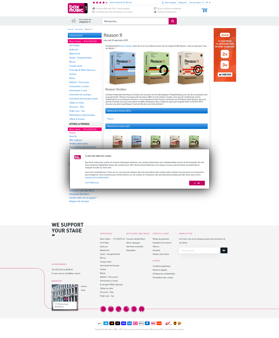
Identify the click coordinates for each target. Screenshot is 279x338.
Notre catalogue (133, 242)
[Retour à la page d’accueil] (73, 20)
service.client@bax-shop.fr (69, 273)
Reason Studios (125, 46)
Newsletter (131, 250)
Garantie (156, 250)
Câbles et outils (106, 288)
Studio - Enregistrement (110, 254)
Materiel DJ (104, 250)
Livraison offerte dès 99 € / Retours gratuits (112, 8)
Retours (156, 246)
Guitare (103, 269)
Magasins (183, 2)
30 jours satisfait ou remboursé (169, 8)
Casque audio (105, 261)
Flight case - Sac (107, 296)
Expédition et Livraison (162, 242)
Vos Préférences (92, 182)
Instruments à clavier (109, 280)
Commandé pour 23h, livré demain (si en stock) (114, 12)
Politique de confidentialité (164, 273)
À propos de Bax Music (135, 239)
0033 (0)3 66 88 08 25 (64, 269)
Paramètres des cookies (163, 277)
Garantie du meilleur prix (166, 12)
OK (198, 183)
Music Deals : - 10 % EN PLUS (112, 239)
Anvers (84, 286)
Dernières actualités (134, 246)
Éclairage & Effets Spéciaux (111, 284)
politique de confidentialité (97, 177)
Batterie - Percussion (109, 277)
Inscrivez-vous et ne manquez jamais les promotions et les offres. (202, 241)
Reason (110, 119)
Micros (103, 258)
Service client (161, 233)
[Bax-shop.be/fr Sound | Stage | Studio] (78, 8)
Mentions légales (160, 270)
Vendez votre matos (161, 254)
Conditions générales (161, 266)
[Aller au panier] (204, 9)
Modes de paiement (161, 239)
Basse (102, 273)
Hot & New (104, 242)
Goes (83, 290)
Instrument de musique (109, 265)
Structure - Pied (106, 292)
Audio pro (104, 246)
